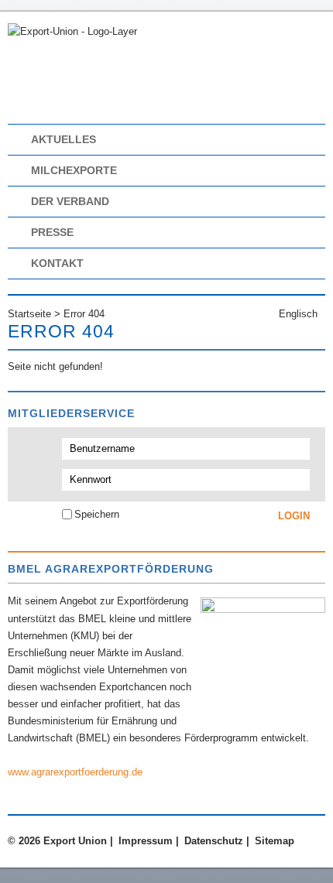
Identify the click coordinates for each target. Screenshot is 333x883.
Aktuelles (63, 139)
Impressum (145, 841)
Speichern (96, 514)
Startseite (29, 314)
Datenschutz (213, 841)
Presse (52, 232)
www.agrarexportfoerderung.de (75, 772)
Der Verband (70, 201)
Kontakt (57, 263)
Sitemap (274, 841)
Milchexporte (74, 170)
